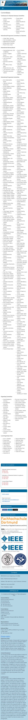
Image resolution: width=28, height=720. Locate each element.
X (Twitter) (15, 509)
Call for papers (5, 494)
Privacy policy (5, 636)
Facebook (4, 509)
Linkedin (10, 509)
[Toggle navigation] (3, 8)
